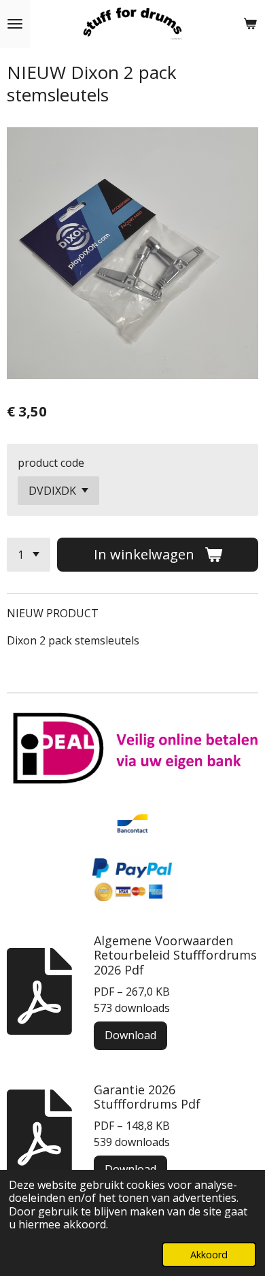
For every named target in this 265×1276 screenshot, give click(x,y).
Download (130, 1035)
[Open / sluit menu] (15, 24)
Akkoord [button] (209, 1254)
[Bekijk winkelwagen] (250, 24)
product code (51, 462)
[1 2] (28, 555)
